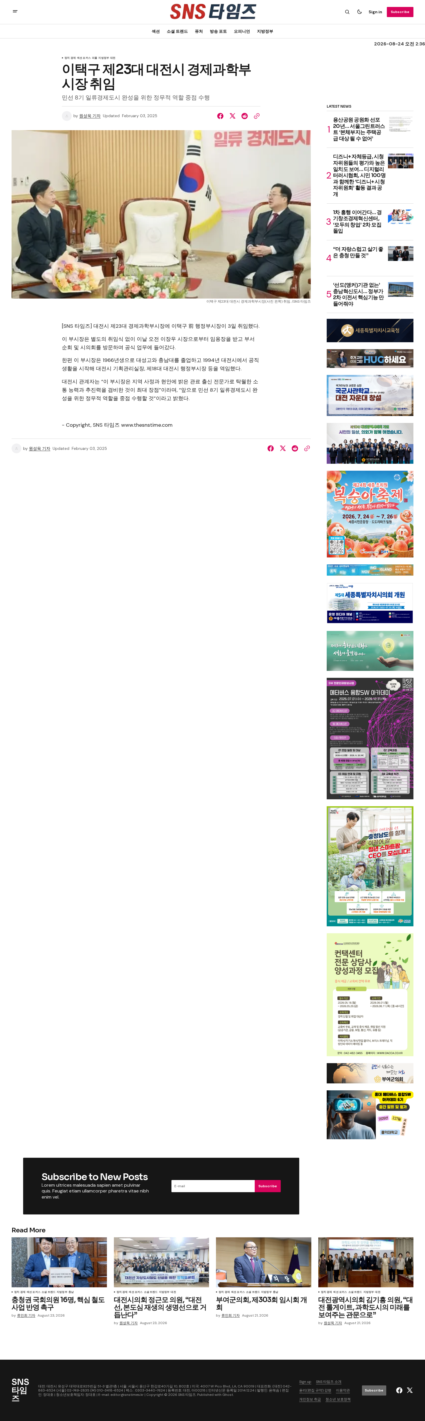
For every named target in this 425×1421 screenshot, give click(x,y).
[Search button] (347, 11)
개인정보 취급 (310, 1399)
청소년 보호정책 (338, 1399)
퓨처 (199, 31)
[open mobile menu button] (15, 12)
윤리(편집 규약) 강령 (315, 1390)
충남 (71, 1292)
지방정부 (265, 31)
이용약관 (343, 1390)
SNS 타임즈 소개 (328, 1382)
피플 (94, 58)
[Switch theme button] (359, 11)
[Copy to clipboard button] (255, 116)
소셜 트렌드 (177, 31)
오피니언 (242, 31)
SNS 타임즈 (187, 1395)
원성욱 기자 (90, 115)
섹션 (156, 31)
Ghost (227, 1395)
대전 (112, 58)
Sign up (305, 1382)
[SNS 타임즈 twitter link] (408, 1390)
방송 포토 (218, 31)
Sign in (375, 11)
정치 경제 (70, 58)
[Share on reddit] (245, 116)
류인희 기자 (26, 1315)
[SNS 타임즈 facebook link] (400, 1390)
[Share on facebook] (221, 116)
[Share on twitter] (232, 116)
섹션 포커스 (84, 58)
